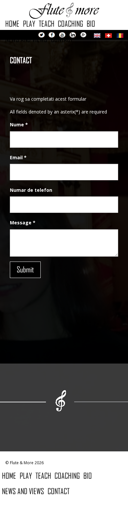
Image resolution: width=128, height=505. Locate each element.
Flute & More (64, 10)
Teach (46, 23)
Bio (91, 23)
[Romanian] (120, 34)
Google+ (83, 35)
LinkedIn (73, 35)
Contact (59, 491)
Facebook (52, 35)
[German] (108, 34)
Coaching (70, 23)
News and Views (23, 491)
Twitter (41, 35)
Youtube (62, 35)
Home (12, 23)
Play (29, 23)
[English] (97, 34)
